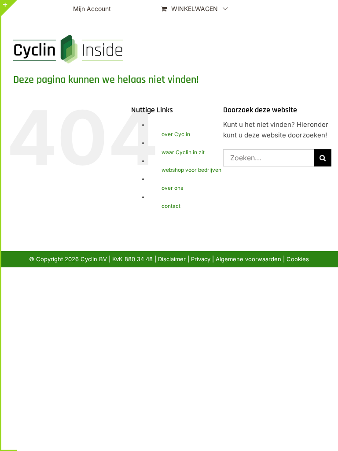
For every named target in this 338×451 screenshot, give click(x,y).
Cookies (298, 258)
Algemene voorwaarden (248, 258)
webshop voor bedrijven (191, 169)
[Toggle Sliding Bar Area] (9, 8)
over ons (172, 188)
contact (171, 206)
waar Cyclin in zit (183, 152)
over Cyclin (176, 134)
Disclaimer (172, 258)
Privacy (200, 258)
